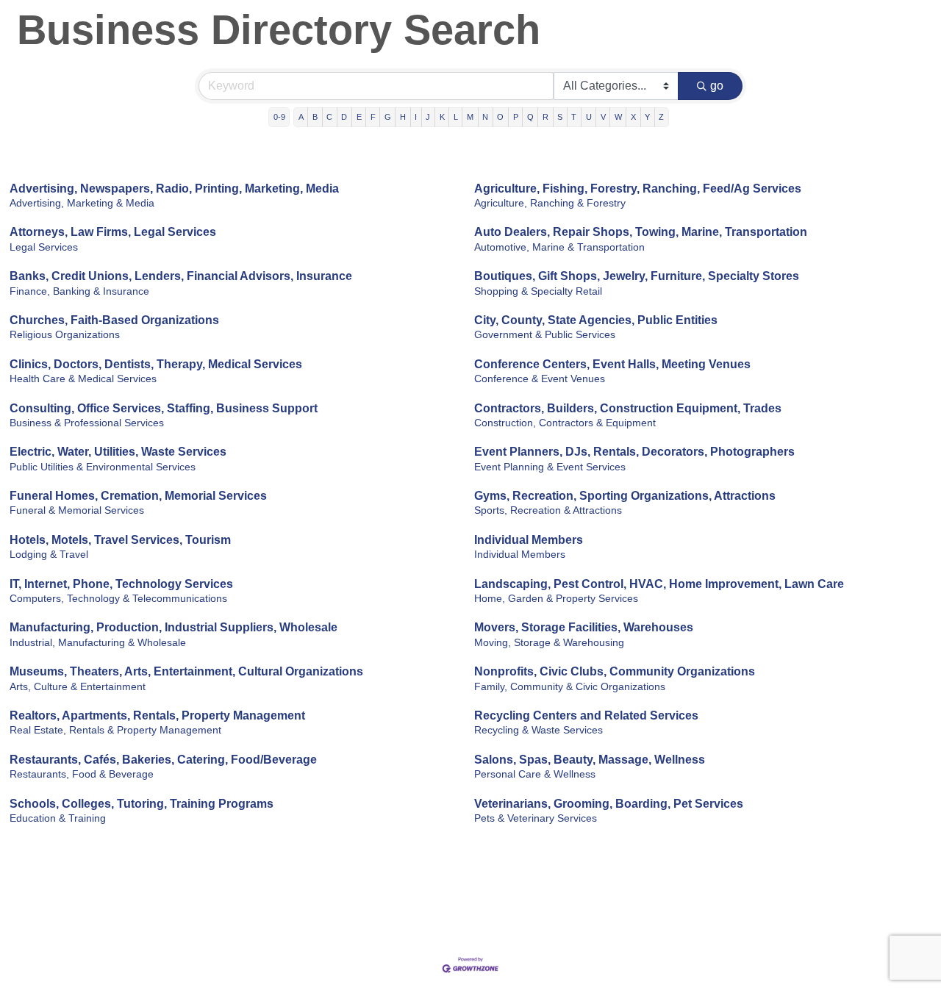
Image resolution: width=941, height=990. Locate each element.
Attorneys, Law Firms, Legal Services (113, 232)
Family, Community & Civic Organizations (569, 686)
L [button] (456, 116)
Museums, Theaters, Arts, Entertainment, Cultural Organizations (186, 671)
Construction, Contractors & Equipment (565, 422)
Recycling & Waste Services (538, 730)
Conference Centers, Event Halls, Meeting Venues (612, 364)
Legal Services (44, 247)
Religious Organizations (65, 334)
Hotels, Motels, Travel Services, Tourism (120, 540)
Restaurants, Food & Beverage (82, 774)
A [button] (301, 116)
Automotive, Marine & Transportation (559, 247)
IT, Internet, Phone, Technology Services (121, 584)
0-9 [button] (279, 116)
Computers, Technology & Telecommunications (118, 598)
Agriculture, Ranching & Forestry (550, 203)
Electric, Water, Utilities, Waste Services (118, 451)
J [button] (428, 116)
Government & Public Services (544, 334)
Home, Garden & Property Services (556, 598)
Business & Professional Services (87, 422)
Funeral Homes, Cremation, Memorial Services (138, 495)
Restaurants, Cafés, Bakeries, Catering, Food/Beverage (163, 759)
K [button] (442, 116)
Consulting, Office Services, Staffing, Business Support (164, 408)
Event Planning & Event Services (550, 467)
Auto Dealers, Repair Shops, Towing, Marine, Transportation (640, 232)
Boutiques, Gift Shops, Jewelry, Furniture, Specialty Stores (636, 276)
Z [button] (661, 116)
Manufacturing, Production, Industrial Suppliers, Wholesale (173, 627)
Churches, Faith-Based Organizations (114, 320)
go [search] (716, 85)
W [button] (618, 116)
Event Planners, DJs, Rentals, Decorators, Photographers (634, 451)
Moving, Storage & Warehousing (549, 642)
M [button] (470, 116)
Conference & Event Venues (539, 378)
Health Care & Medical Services (83, 378)
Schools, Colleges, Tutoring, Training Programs (141, 803)
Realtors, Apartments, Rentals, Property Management (157, 715)
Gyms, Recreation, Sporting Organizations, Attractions (625, 495)
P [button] (515, 116)
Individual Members (528, 540)
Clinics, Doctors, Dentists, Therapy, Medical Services (156, 364)
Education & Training (58, 818)
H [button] (403, 116)
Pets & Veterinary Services (535, 818)
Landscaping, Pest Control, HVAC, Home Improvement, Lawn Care (659, 584)
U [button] (589, 116)
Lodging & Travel (49, 554)
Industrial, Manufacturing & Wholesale (98, 642)
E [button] (359, 116)
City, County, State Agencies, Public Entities (596, 320)
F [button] (373, 116)
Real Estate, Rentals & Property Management (115, 730)
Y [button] (647, 116)
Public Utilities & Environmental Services (103, 467)
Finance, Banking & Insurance (79, 291)
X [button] (633, 116)
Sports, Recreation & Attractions (548, 510)
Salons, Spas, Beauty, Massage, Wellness (589, 759)
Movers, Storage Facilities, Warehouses (583, 627)
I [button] (416, 116)
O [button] (500, 116)
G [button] (387, 116)
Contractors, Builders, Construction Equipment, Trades (627, 408)
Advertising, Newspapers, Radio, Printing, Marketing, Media (174, 188)
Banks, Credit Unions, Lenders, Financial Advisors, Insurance (181, 276)
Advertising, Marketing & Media (82, 203)
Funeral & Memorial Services (77, 510)
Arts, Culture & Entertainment (78, 686)
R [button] (545, 116)
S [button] (559, 116)
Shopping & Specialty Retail (538, 291)
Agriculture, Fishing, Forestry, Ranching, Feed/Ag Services (637, 188)
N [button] (485, 116)
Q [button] (530, 116)
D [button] (344, 116)
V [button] (603, 116)
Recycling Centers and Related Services (586, 715)
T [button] (573, 116)
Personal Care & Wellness (534, 774)
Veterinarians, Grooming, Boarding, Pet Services (608, 803)
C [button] (329, 116)
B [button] (315, 116)
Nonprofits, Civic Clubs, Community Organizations (614, 671)
